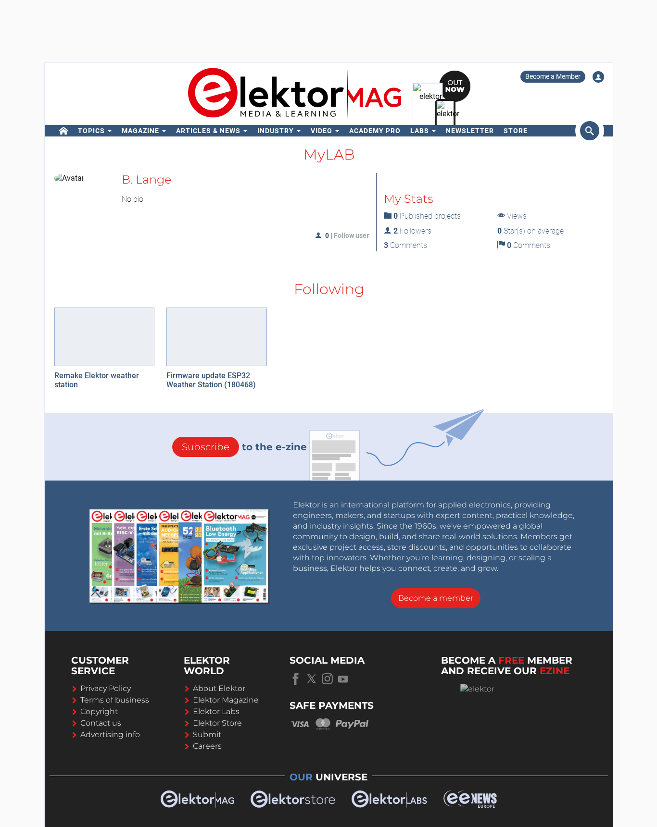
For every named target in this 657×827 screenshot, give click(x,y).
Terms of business (114, 699)
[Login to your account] (598, 77)
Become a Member (553, 76)
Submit (207, 734)
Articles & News (208, 131)
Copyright (99, 711)
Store (516, 131)
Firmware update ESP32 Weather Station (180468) (211, 380)
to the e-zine (244, 447)
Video (321, 131)
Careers (207, 746)
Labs (419, 131)
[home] (63, 130)
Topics (91, 131)
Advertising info (110, 734)
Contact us (100, 723)
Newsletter (470, 131)
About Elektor (219, 688)
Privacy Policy (105, 688)
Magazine (140, 131)
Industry (275, 131)
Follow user (351, 235)
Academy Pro (375, 131)
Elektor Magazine (226, 699)
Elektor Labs (216, 711)
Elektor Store (217, 723)
